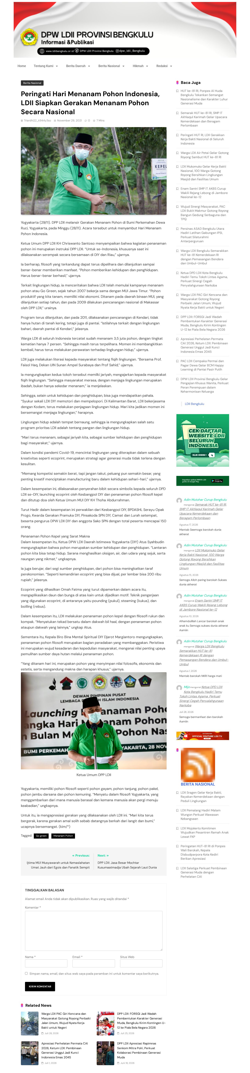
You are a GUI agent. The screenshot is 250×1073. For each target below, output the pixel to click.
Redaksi (162, 66)
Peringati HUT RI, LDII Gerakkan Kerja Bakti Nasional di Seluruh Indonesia (202, 139)
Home (22, 66)
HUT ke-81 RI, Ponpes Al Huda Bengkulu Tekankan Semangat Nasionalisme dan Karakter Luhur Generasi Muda (204, 97)
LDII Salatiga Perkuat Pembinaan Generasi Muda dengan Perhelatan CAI (204, 872)
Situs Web (127, 957)
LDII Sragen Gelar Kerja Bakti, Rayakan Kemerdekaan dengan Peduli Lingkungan (203, 796)
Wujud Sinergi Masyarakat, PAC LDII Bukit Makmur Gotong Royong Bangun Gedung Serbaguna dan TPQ (205, 213)
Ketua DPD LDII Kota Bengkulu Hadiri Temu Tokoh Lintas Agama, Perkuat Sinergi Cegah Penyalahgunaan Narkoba (204, 279)
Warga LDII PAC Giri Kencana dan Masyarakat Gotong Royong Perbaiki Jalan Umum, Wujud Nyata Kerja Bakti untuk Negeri (204, 301)
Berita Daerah (76, 66)
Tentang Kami (43, 66)
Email (77, 957)
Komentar (33, 907)
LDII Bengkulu (194, 404)
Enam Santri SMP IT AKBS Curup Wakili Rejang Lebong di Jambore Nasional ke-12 (204, 193)
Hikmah (138, 66)
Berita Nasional (109, 66)
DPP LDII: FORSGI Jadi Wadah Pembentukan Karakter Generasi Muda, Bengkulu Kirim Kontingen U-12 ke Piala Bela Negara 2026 (204, 323)
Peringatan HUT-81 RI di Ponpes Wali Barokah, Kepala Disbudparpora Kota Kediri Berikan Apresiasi (203, 852)
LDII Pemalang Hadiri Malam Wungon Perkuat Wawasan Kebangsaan (201, 814)
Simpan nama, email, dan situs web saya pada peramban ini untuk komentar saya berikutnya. (94, 974)
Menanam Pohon (63, 835)
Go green (41, 835)
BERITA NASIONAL (198, 784)
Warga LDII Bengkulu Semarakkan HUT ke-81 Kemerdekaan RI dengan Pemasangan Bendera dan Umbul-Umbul (204, 257)
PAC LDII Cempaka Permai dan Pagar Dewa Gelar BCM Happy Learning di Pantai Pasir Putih (202, 365)
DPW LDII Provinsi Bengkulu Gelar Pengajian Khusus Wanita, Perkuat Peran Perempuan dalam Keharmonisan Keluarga (205, 385)
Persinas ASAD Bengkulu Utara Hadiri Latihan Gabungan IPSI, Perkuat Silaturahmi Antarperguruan (202, 235)
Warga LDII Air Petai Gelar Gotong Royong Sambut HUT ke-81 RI (205, 155)
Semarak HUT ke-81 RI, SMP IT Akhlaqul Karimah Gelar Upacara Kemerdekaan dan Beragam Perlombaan (204, 119)
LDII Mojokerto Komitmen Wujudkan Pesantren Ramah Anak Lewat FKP (205, 832)
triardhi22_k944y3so (37, 120)
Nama (30, 957)
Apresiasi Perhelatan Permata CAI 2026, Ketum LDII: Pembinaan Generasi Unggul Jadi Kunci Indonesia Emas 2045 (204, 345)
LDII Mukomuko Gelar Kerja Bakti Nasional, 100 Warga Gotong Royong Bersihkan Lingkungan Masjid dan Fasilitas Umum (203, 172)
